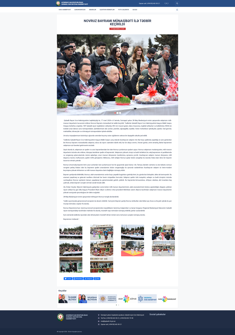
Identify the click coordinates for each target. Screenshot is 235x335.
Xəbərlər (92, 9)
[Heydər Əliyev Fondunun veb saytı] (107, 298)
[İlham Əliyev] (67, 298)
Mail (98, 278)
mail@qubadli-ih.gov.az (108, 321)
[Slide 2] (118, 113)
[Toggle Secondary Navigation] (177, 10)
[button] (116, 305)
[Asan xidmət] (127, 298)
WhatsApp (79, 278)
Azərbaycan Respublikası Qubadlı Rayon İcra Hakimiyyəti (74, 3)
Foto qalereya (123, 9)
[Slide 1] (115, 113)
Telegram (89, 278)
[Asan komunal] (167, 298)
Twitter (69, 278)
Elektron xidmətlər (107, 9)
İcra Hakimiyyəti (65, 9)
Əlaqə (135, 9)
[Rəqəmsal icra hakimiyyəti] (147, 298)
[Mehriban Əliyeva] (87, 298)
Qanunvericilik (79, 9)
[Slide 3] (120, 113)
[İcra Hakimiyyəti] (58, 3)
